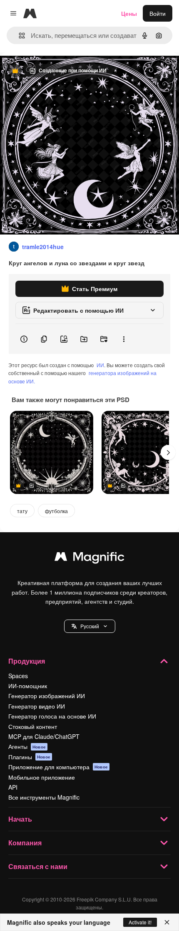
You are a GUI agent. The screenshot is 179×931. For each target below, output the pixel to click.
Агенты (27, 746)
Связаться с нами (37, 866)
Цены (129, 13)
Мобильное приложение (41, 777)
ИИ (100, 364)
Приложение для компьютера (58, 767)
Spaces (18, 676)
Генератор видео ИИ (36, 706)
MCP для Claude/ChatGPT (44, 736)
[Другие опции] (123, 339)
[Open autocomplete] (18, 35)
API (12, 787)
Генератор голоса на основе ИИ (52, 716)
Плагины (29, 757)
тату (22, 510)
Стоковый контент (32, 726)
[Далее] (168, 452)
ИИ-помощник (27, 686)
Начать (20, 819)
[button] (89, 626)
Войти (157, 13)
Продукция (26, 661)
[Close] (167, 922)
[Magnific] (89, 558)
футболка (56, 510)
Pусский (89, 626)
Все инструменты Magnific (44, 797)
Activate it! (140, 922)
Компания (25, 842)
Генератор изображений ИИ (46, 695)
